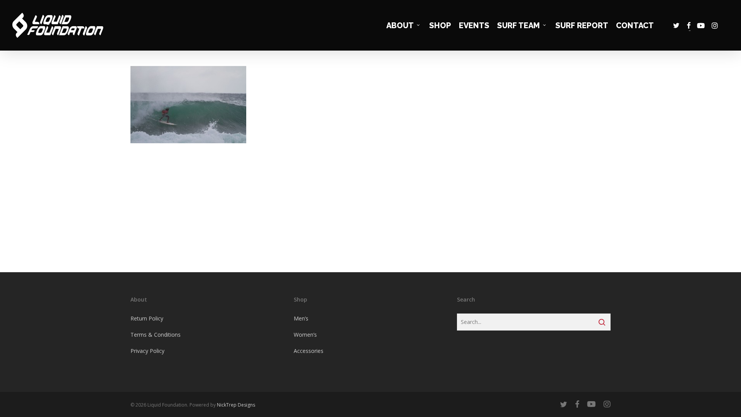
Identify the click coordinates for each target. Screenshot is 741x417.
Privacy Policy (147, 350)
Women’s (305, 334)
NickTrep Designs (236, 405)
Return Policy (146, 318)
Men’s (301, 318)
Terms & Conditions (155, 334)
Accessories (308, 350)
